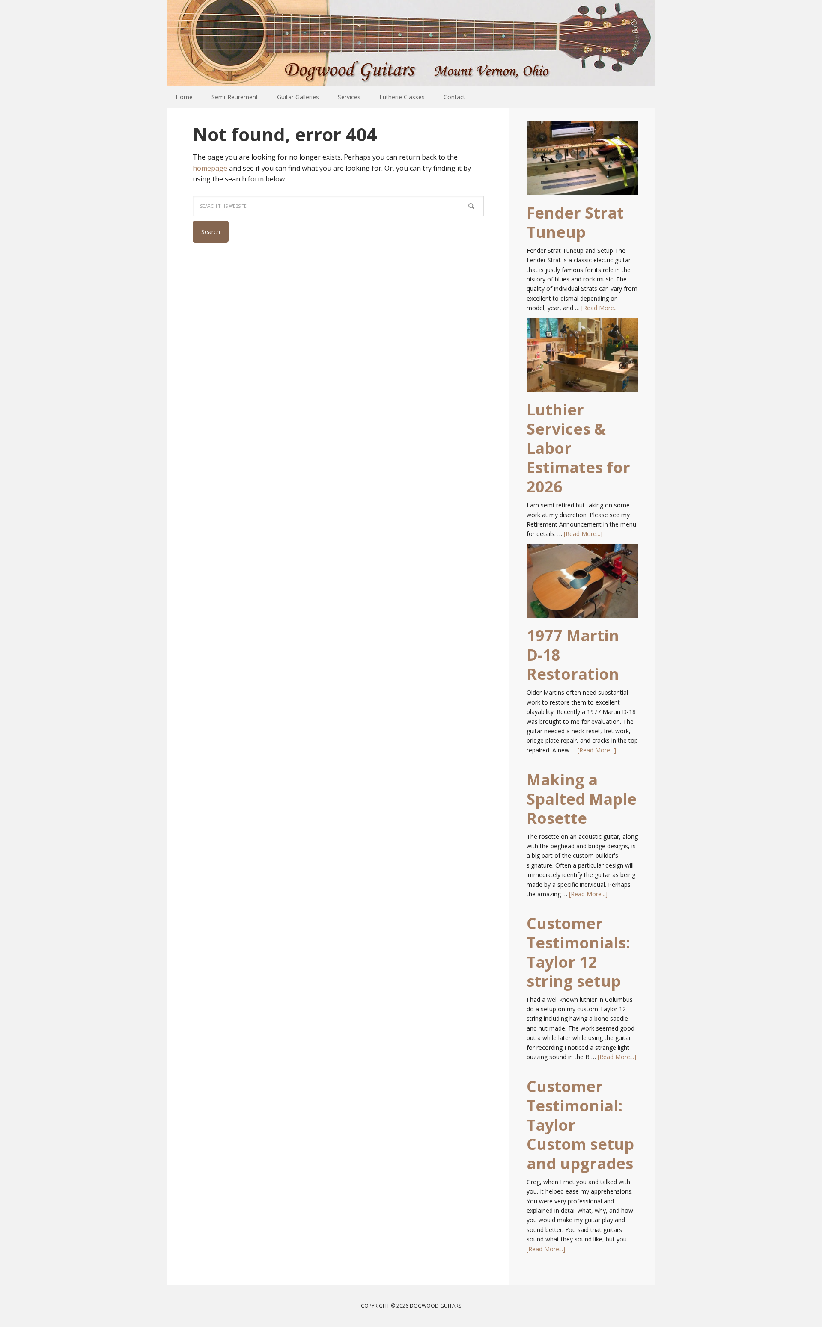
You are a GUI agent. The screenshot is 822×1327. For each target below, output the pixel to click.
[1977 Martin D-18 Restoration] (582, 585)
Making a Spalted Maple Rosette (582, 799)
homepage (210, 168)
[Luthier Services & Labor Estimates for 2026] (582, 359)
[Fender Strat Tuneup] (582, 162)
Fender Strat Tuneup (575, 222)
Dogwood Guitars (411, 43)
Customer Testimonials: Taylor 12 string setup (578, 952)
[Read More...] (600, 308)
